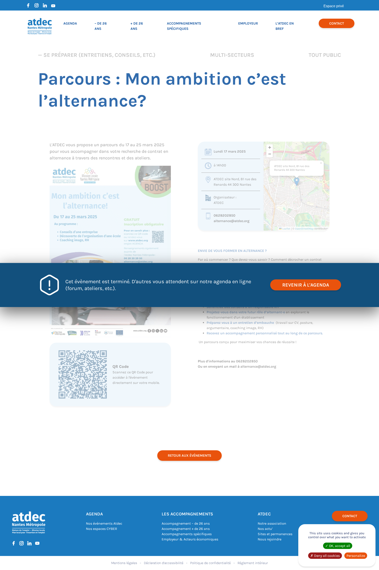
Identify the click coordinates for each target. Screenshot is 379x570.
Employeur (248, 23)
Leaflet (286, 228)
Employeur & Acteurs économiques (190, 539)
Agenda (70, 23)
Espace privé (334, 6)
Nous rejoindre (269, 539)
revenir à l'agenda (305, 285)
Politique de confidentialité (210, 563)
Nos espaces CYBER (101, 529)
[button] (296, 181)
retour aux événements (189, 455)
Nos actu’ (265, 529)
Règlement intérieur (253, 563)
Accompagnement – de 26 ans (186, 523)
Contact (336, 23)
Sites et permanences (275, 534)
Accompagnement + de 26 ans (186, 529)
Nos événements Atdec (104, 523)
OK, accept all (339, 546)
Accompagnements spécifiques (187, 534)
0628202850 (224, 215)
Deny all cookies (326, 556)
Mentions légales (124, 563)
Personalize (356, 556)
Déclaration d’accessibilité (163, 563)
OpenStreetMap (304, 228)
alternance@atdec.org (231, 221)
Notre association (272, 523)
